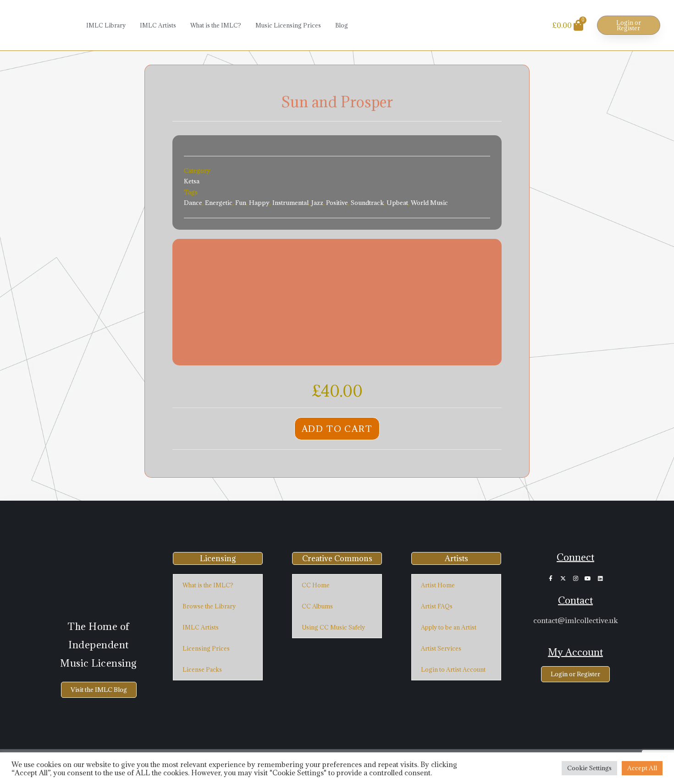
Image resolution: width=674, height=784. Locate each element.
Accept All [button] (642, 768)
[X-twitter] (563, 578)
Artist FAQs (437, 606)
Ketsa (191, 181)
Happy (259, 203)
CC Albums (317, 606)
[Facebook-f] (550, 578)
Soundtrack (367, 203)
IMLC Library (106, 25)
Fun (240, 203)
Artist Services (441, 648)
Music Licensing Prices (288, 25)
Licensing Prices (206, 648)
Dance (193, 203)
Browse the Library (209, 606)
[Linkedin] (600, 578)
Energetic (218, 203)
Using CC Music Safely (333, 627)
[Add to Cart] (189, 302)
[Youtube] (588, 578)
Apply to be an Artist (448, 627)
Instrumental (290, 203)
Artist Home (438, 585)
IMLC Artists (158, 25)
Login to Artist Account (453, 669)
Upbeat (397, 203)
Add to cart (337, 428)
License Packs (202, 669)
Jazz (317, 203)
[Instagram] (575, 578)
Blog (341, 25)
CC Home (316, 585)
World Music (429, 203)
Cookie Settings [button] (589, 768)
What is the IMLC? (215, 25)
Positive (337, 203)
